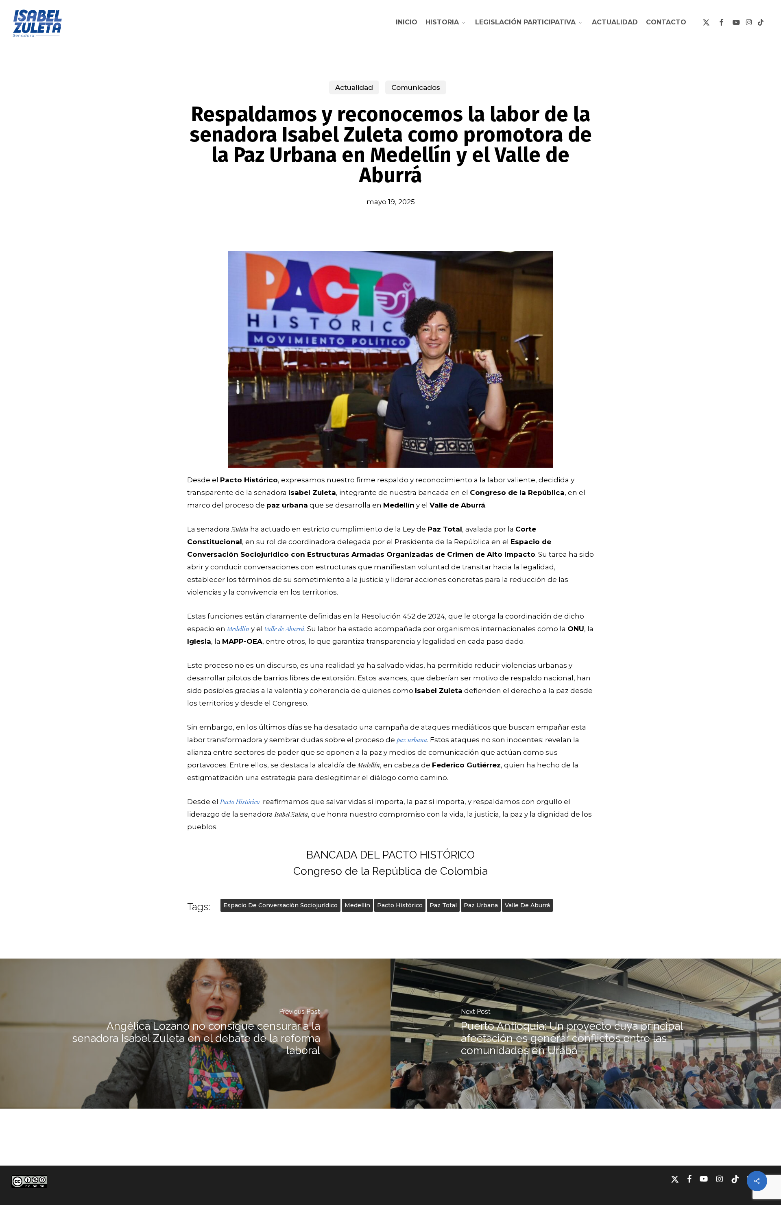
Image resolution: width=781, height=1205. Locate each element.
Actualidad (354, 87)
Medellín (357, 905)
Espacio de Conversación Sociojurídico (280, 905)
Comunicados (415, 87)
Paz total (443, 905)
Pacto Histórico (400, 905)
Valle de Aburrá (527, 905)
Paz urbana (481, 905)
